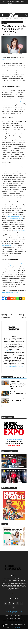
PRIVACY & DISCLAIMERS (17, 617)
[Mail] (14, 370)
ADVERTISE (22, 1)
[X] (20, 298)
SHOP (12, 615)
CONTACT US (16, 620)
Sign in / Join (3, 1)
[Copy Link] (23, 298)
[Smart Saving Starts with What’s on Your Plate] (5, 400)
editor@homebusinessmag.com (17, 593)
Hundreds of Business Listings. (9, 292)
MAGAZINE (9, 1)
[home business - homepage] (14, 570)
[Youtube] (13, 607)
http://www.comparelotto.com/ (9, 59)
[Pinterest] (8, 298)
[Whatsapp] (17, 298)
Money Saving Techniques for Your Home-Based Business (12, 22)
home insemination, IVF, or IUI (9, 245)
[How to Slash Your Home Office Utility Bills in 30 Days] (5, 393)
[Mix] (14, 298)
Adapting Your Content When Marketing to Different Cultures (7, 316)
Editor (4, 34)
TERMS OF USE (10, 618)
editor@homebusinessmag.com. (11, 351)
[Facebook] (3, 298)
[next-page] (5, 406)
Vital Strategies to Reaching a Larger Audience (22, 316)
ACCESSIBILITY (17, 618)
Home (2, 18)
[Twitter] (21, 603)
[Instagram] (9, 603)
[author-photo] (14, 334)
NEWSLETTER (9, 3)
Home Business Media (16, 627)
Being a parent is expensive (15, 218)
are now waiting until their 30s (14, 216)
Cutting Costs (9, 20)
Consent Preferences (7, 620)
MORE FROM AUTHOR (19, 377)
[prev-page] (2, 406)
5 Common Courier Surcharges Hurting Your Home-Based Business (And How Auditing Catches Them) (18, 385)
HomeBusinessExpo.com (14, 439)
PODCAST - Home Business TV (9, 451)
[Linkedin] (6, 298)
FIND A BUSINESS (15, 1)
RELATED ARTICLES (7, 377)
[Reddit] (11, 298)
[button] (2, 15)
